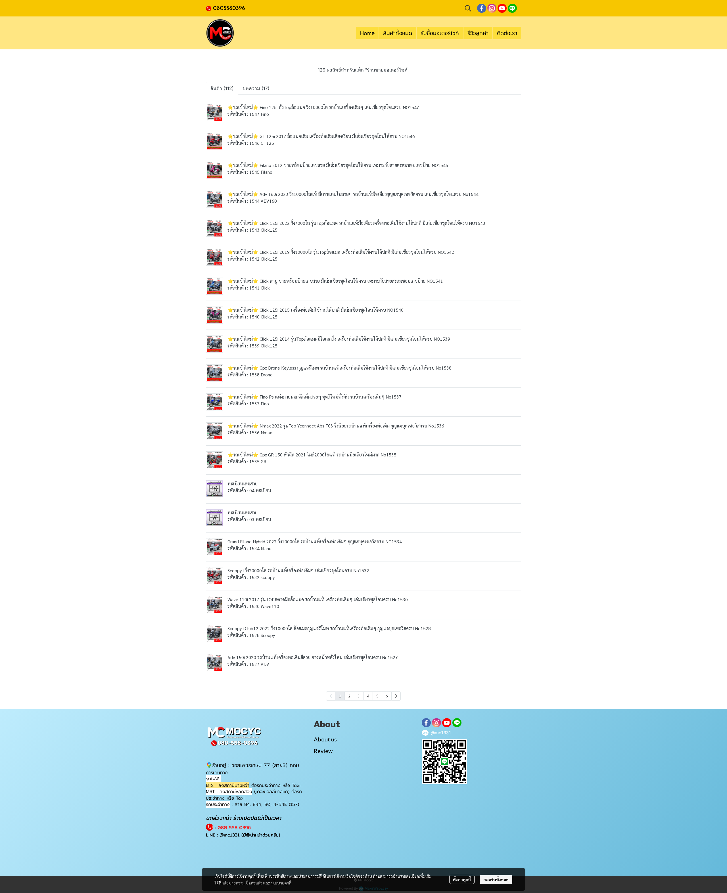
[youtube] (502, 8)
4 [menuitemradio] (368, 695)
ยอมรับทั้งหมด (496, 879)
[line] (512, 8)
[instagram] (491, 8)
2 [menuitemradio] (349, 695)
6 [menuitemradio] (387, 695)
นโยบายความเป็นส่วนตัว (242, 882)
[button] (468, 8)
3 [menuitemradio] (359, 695)
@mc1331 (230, 835)
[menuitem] (396, 696)
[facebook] (481, 8)
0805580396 (229, 8)
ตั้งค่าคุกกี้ (462, 879)
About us (325, 739)
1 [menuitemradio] (340, 695)
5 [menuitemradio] (377, 695)
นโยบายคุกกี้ (281, 882)
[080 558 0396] (209, 8)
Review (323, 750)
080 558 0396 (234, 827)
